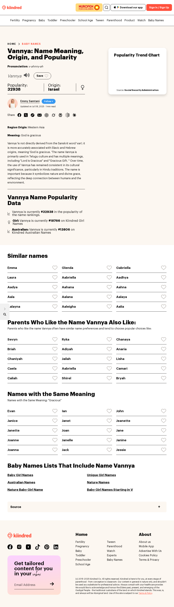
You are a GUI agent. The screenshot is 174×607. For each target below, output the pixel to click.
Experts (112, 555)
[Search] (106, 7)
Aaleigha (69, 306)
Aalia (120, 306)
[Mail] (39, 115)
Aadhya (122, 277)
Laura (11, 277)
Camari (121, 368)
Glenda (67, 267)
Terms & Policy (145, 593)
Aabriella (69, 277)
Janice (12, 420)
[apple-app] (115, 7)
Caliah (12, 378)
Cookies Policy (148, 555)
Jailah (66, 358)
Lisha (120, 358)
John (120, 411)
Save (40, 76)
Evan (11, 411)
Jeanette (123, 420)
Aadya (12, 287)
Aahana (68, 287)
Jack (65, 449)
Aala (10, 296)
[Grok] (53, 115)
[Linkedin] (32, 115)
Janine (121, 440)
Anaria (121, 349)
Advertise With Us (150, 551)
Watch (141, 20)
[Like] (55, 268)
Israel (53, 89)
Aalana (67, 296)
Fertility (15, 20)
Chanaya (123, 339)
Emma (12, 267)
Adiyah (67, 349)
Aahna (121, 287)
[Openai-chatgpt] (46, 115)
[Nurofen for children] (89, 7)
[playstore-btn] (118, 7)
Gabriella (123, 267)
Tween (99, 20)
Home (11, 44)
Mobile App (146, 546)
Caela (11, 368)
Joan (65, 430)
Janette (13, 430)
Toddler (52, 20)
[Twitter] (26, 115)
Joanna (13, 449)
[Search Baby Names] (4, 315)
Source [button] (15, 506)
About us (145, 542)
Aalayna (13, 306)
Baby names (31, 44)
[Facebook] (19, 115)
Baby (42, 20)
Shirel (66, 378)
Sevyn (12, 339)
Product (129, 20)
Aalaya (121, 296)
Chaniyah (14, 358)
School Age (85, 20)
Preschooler (67, 20)
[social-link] (10, 546)
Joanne (13, 440)
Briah (11, 349)
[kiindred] (11, 7)
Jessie (121, 449)
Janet (66, 420)
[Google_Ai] (67, 115)
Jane (120, 430)
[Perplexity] (60, 115)
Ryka (65, 339)
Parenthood (114, 20)
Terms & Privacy (149, 560)
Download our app (131, 7)
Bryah (120, 378)
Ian (64, 411)
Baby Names (156, 20)
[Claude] (74, 115)
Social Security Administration (141, 90)
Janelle (67, 440)
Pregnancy (29, 20)
